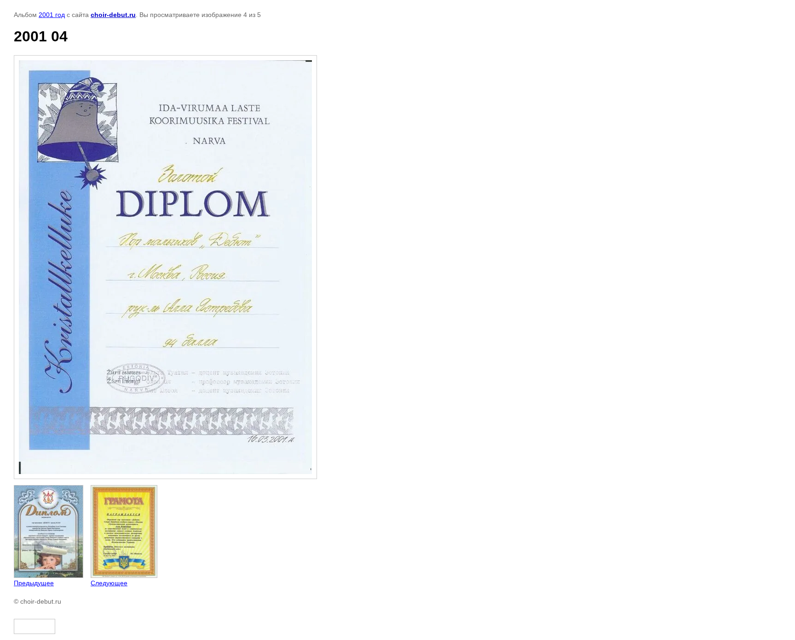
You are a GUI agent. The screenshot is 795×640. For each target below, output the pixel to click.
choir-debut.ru (113, 14)
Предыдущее (34, 583)
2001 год (52, 14)
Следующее (109, 583)
